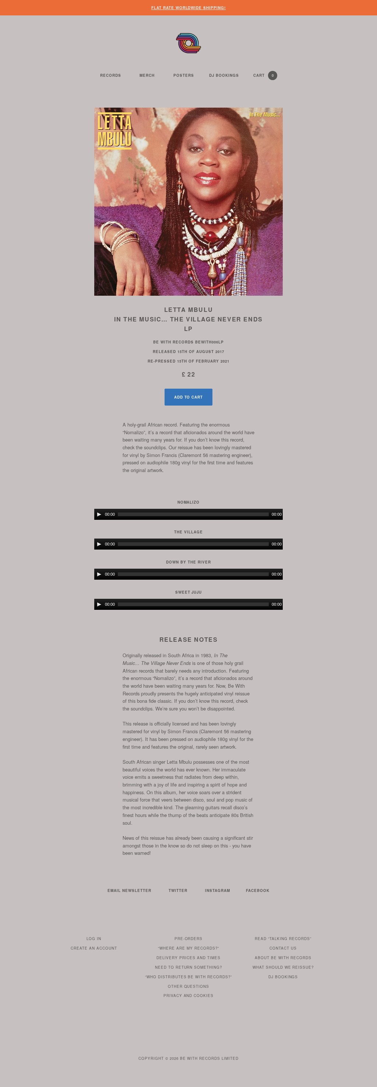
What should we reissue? (283, 967)
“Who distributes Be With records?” (188, 976)
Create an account (94, 948)
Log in (94, 938)
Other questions (188, 986)
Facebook (257, 890)
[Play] (99, 514)
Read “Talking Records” (283, 938)
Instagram (217, 890)
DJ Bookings (224, 75)
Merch (147, 75)
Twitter (178, 890)
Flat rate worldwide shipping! (188, 7)
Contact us (283, 948)
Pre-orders (189, 938)
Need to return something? (188, 967)
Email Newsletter (129, 890)
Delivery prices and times (188, 957)
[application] (188, 514)
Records (110, 75)
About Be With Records (283, 957)
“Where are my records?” (188, 948)
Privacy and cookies (188, 995)
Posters (183, 75)
